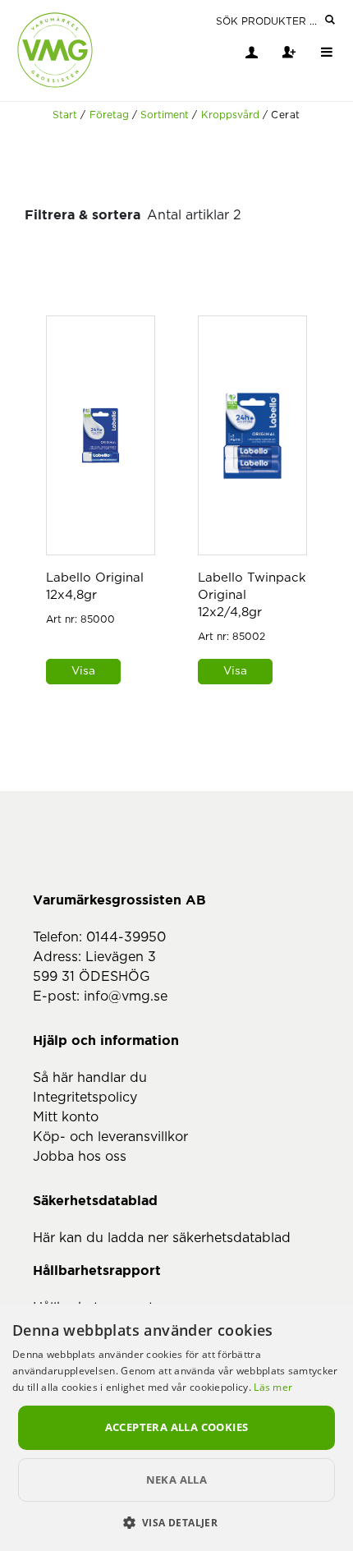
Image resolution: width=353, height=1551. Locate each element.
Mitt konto (66, 1117)
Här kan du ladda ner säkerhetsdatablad (162, 1238)
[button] (176, 1522)
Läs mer (273, 1387)
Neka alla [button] (177, 1479)
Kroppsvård (230, 115)
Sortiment (164, 115)
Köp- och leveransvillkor (110, 1137)
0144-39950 (126, 937)
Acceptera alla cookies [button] (177, 1427)
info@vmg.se (125, 996)
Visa (83, 671)
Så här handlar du (90, 1077)
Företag (109, 115)
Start (65, 115)
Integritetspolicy (85, 1097)
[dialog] (176, 1427)
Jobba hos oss (79, 1156)
